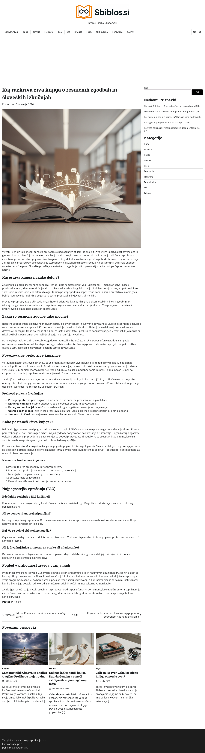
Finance (78, 32)
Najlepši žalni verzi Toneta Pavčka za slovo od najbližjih (172, 106)
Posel (89, 32)
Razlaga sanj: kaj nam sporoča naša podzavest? (167, 122)
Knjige (25, 32)
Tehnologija (102, 32)
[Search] (200, 32)
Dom (60, 32)
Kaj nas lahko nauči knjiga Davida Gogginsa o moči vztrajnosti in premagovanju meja (68, 678)
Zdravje (36, 32)
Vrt (68, 32)
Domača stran (11, 32)
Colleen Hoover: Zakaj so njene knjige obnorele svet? (117, 674)
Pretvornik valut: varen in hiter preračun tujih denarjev (171, 111)
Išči (146, 87)
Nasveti (130, 32)
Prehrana (48, 32)
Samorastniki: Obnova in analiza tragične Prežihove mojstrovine (24, 674)
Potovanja (117, 32)
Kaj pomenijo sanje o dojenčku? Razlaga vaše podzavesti (172, 117)
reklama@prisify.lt (19, 747)
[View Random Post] (194, 32)
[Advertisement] (102, 57)
